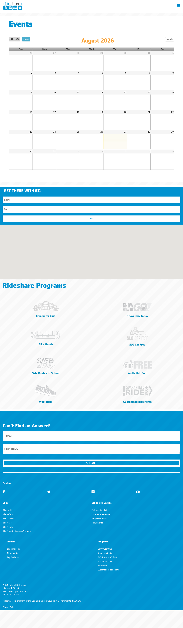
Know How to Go (105, 553)
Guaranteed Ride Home (108, 570)
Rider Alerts (12, 553)
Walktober (102, 565)
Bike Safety (8, 514)
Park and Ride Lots (100, 510)
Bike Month (8, 527)
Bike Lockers (8, 518)
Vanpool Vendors (99, 518)
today (26, 39)
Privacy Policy (9, 607)
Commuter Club (105, 549)
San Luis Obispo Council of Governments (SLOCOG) (56, 600)
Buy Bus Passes (13, 557)
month (170, 39)
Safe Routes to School (107, 557)
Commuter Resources (101, 514)
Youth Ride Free (105, 561)
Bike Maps (7, 523)
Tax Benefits (97, 523)
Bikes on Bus (8, 510)
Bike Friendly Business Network (17, 531)
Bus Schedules (13, 549)
